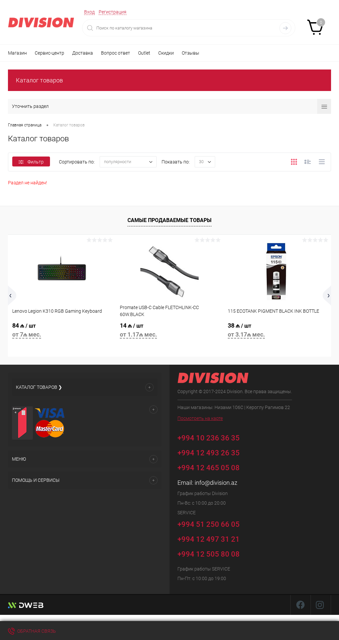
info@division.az (216, 482)
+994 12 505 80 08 (208, 554)
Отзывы (190, 53)
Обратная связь (36, 631)
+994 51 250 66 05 (209, 524)
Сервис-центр (49, 53)
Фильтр (35, 161)
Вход (89, 12)
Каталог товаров (39, 80)
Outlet (144, 53)
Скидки (166, 53)
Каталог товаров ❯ (39, 387)
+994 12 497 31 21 (208, 539)
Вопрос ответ (115, 53)
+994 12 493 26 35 (208, 452)
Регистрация (112, 12)
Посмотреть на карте (200, 418)
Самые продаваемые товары (169, 220)
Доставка (82, 53)
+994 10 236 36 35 (209, 437)
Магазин (17, 53)
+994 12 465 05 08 (208, 467)
